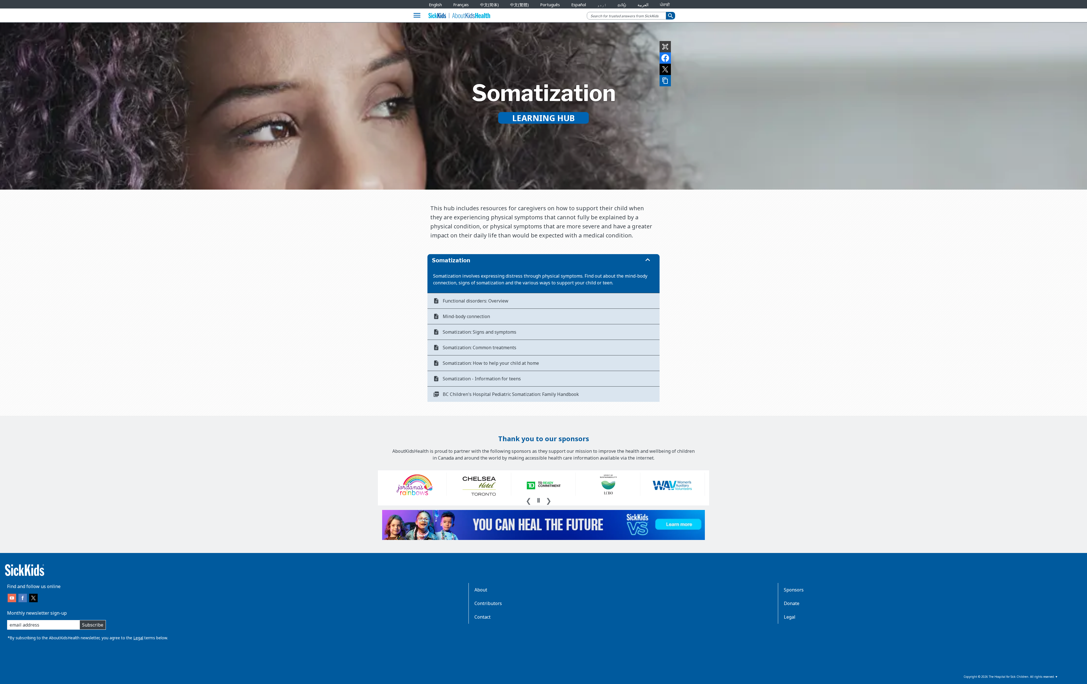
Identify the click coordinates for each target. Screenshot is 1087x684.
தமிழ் (622, 4)
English (435, 4)
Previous (528, 500)
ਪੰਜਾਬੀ (665, 4)
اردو (601, 4)
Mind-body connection (466, 316)
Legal (138, 637)
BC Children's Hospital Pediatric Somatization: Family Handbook (511, 394)
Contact (482, 617)
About (480, 590)
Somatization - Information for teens (482, 379)
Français (461, 4)
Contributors (488, 603)
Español (578, 4)
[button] (543, 260)
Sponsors (794, 590)
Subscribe (92, 625)
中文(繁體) (519, 4)
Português (550, 4)
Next (548, 500)
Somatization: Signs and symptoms (479, 332)
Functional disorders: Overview (475, 301)
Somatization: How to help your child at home (491, 363)
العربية (643, 4)
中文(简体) (489, 4)
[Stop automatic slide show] (538, 500)
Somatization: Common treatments (479, 347)
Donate (791, 603)
